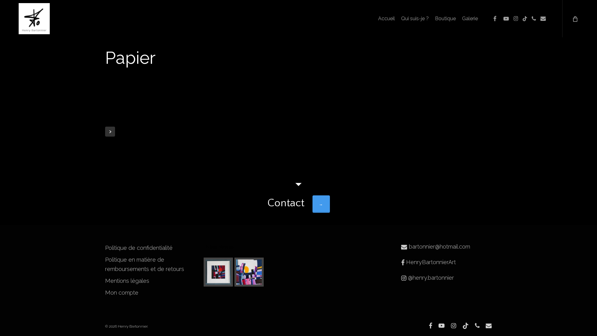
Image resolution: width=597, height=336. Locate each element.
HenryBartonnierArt (430, 262)
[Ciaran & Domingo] (249, 272)
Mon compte (121, 292)
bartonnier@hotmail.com (438, 246)
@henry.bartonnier (430, 277)
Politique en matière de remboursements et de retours (144, 264)
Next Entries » (110, 132)
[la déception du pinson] (218, 272)
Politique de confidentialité (139, 248)
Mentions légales (127, 281)
